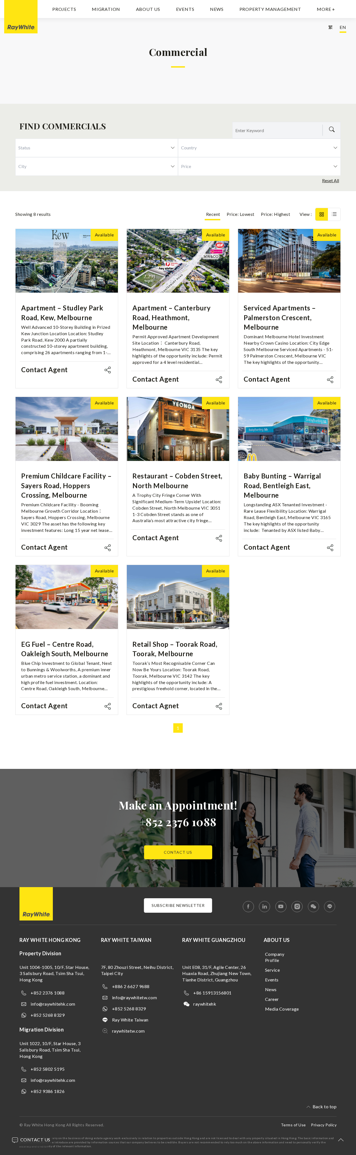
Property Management (270, 9)
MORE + (326, 9)
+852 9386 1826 (48, 1091)
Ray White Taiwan (130, 1019)
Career (272, 999)
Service (272, 970)
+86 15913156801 (212, 992)
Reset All (330, 180)
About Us (148, 9)
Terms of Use (293, 1124)
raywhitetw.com (128, 1030)
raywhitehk (204, 1003)
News (217, 9)
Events (185, 9)
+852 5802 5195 (48, 1069)
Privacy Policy (324, 1124)
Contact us (178, 852)
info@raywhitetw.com (134, 997)
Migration (106, 9)
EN (343, 27)
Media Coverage (282, 1008)
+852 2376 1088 (178, 821)
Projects (64, 9)
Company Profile (275, 957)
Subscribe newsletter (178, 905)
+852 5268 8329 (48, 1015)
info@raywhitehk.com (53, 1003)
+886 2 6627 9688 (131, 986)
